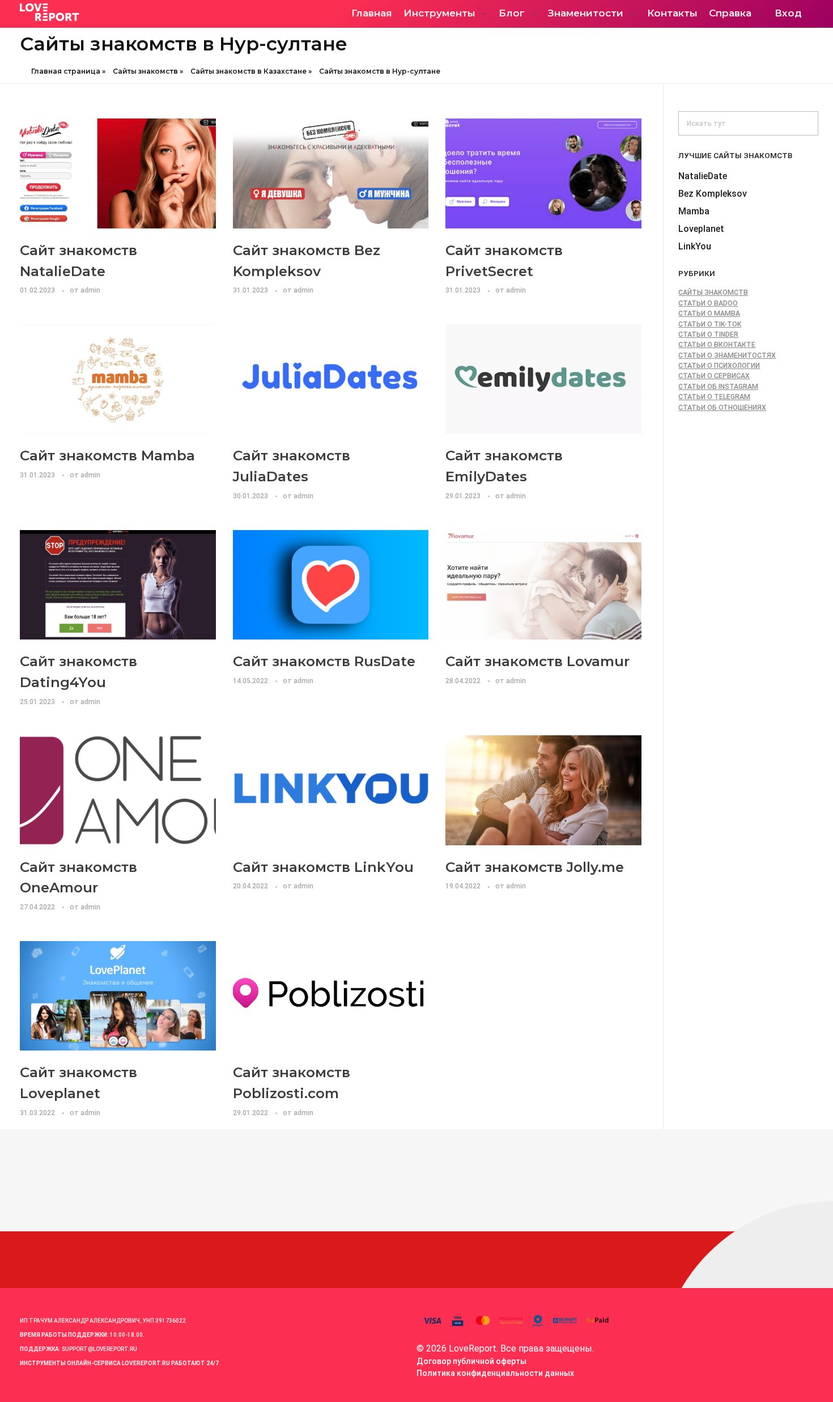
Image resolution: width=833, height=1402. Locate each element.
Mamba (693, 211)
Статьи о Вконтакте (716, 345)
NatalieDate (702, 176)
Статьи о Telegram (714, 397)
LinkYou (694, 246)
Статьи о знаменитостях (727, 355)
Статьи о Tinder (708, 334)
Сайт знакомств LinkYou (323, 866)
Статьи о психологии (719, 366)
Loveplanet (701, 228)
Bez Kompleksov (712, 193)
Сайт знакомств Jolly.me (534, 866)
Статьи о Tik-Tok (709, 324)
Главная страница (65, 71)
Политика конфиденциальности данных (495, 1373)
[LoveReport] (119, 12)
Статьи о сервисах (714, 376)
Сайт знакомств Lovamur (537, 661)
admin (90, 290)
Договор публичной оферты (471, 1361)
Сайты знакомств (145, 71)
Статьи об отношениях (722, 408)
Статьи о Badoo (708, 303)
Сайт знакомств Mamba (107, 455)
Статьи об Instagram (718, 387)
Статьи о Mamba (709, 313)
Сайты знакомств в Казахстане (248, 71)
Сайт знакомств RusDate (324, 661)
